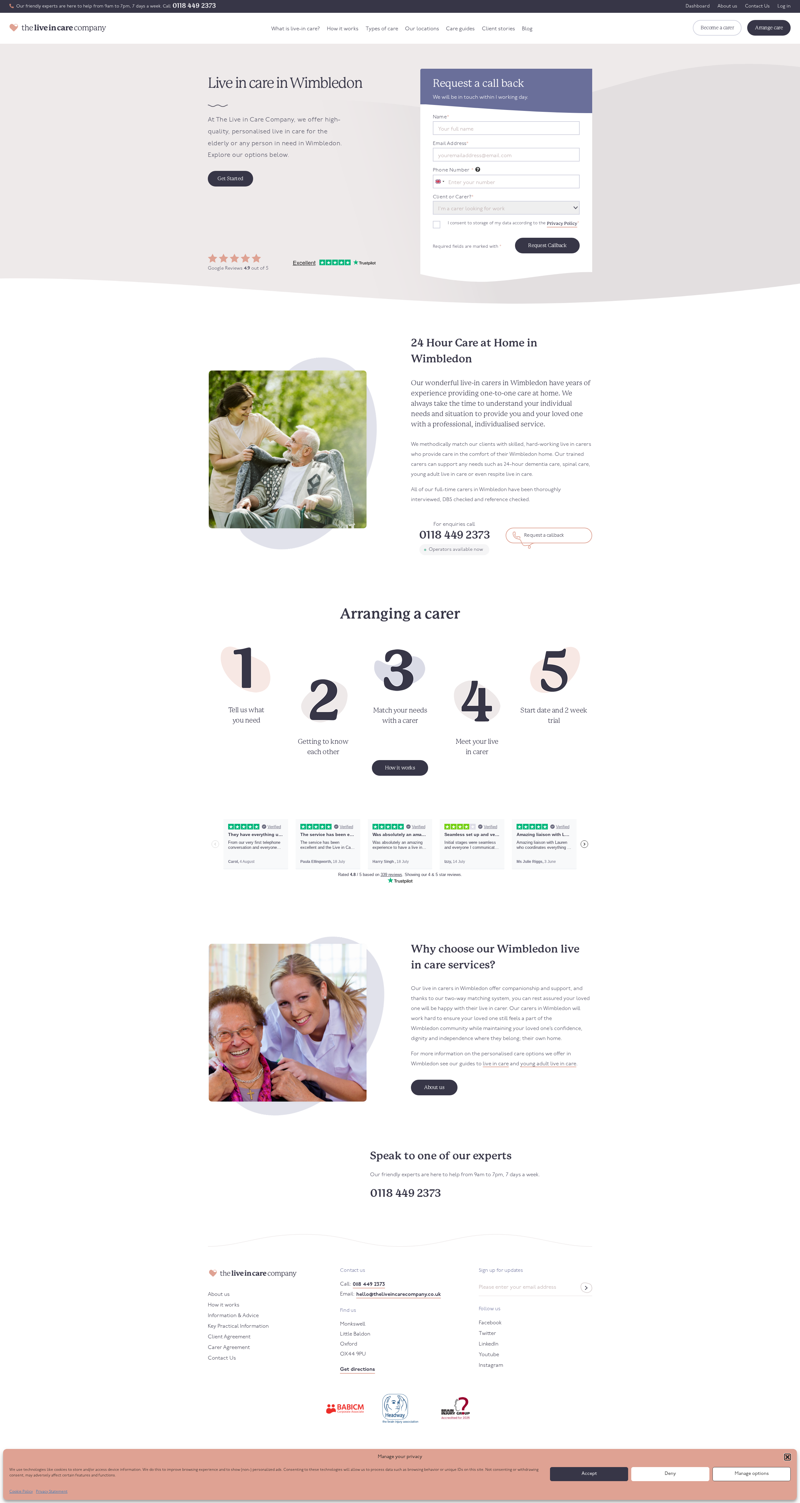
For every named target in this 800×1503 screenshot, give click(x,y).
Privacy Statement (52, 1492)
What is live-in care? (295, 29)
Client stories (498, 29)
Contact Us (757, 6)
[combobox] (439, 181)
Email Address (450, 143)
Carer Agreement (229, 1347)
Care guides (460, 29)
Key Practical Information (238, 1326)
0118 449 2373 (194, 5)
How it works (342, 29)
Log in (784, 6)
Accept (589, 1473)
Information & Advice (233, 1315)
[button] (787, 1457)
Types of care (382, 29)
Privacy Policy (562, 223)
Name (441, 117)
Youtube (489, 1354)
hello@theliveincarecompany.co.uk (398, 1294)
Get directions (357, 1369)
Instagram (491, 1365)
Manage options (752, 1473)
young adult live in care (548, 1064)
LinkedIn (488, 1344)
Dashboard (698, 6)
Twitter (487, 1333)
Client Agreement (229, 1337)
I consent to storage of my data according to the (513, 223)
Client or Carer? (453, 197)
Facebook (490, 1323)
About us (727, 6)
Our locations (422, 29)
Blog (527, 29)
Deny (670, 1473)
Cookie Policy (21, 1492)
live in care (496, 1064)
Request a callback (544, 535)
